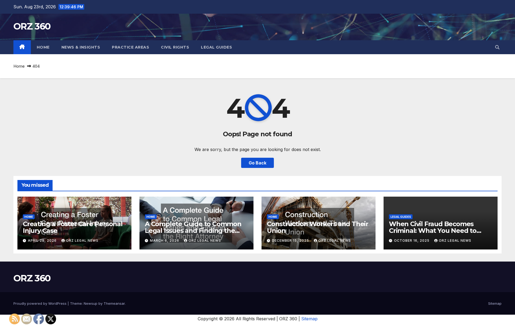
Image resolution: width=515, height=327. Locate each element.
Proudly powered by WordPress (40, 303)
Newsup (90, 303)
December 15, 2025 (291, 240)
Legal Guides (216, 47)
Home (43, 47)
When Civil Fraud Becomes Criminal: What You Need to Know (432, 230)
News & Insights (80, 47)
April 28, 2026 (43, 240)
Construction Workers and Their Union (317, 227)
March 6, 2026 (165, 240)
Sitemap (495, 303)
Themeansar (114, 303)
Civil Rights (175, 47)
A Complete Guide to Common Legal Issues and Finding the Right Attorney (193, 230)
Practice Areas (130, 47)
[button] (497, 47)
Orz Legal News (82, 240)
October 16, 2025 (412, 240)
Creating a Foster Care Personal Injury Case (73, 227)
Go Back (257, 163)
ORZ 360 (31, 26)
